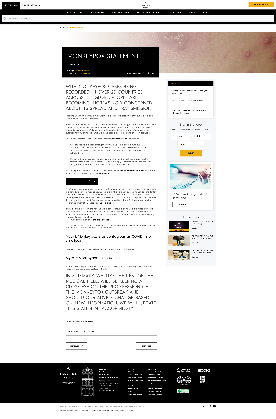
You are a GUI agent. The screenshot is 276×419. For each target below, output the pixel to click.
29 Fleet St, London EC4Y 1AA (108, 377)
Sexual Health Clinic (149, 12)
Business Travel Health (155, 388)
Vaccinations (120, 12)
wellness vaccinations (102, 203)
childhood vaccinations (132, 170)
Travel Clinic (75, 12)
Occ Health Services (154, 374)
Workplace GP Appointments (157, 380)
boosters (104, 173)
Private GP (97, 12)
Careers (77, 406)
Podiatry (130, 391)
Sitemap (141, 406)
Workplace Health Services (156, 372)
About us (63, 406)
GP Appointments (133, 372)
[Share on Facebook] (144, 73)
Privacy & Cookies (93, 406)
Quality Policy (104, 406)
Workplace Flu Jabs (154, 383)
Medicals (130, 397)
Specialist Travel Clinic (135, 374)
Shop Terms (133, 406)
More (206, 12)
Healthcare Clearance (155, 394)
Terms (84, 406)
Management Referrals (155, 377)
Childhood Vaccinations (135, 380)
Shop (192, 12)
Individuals (11, 5)
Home (62, 28)
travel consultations (100, 220)
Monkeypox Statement (75, 28)
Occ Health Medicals (154, 391)
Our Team (175, 12)
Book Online (103, 372)
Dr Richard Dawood (121, 139)
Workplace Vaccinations (155, 386)
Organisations (31, 5)
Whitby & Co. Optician (135, 394)
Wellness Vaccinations (135, 377)
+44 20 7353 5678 (104, 374)
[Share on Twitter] (148, 73)
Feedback (125, 406)
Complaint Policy (115, 406)
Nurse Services (132, 386)
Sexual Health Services (135, 383)
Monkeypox (88, 321)
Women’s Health (133, 388)
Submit (191, 153)
